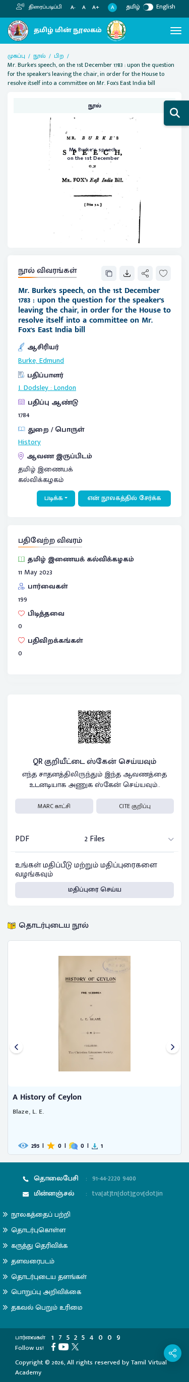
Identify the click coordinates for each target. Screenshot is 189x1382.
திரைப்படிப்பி (44, 7)
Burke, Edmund (41, 361)
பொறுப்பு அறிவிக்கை (46, 1292)
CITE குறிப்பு (135, 806)
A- (73, 8)
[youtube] (65, 1346)
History (29, 442)
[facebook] (54, 1346)
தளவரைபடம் (32, 1261)
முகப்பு (16, 55)
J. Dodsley (33, 388)
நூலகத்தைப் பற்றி (41, 1214)
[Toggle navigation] (175, 30)
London (65, 388)
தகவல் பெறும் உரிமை (47, 1307)
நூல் (39, 55)
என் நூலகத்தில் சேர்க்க (124, 498)
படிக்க (53, 498)
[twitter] (77, 1346)
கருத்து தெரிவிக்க (39, 1245)
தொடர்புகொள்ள (38, 1230)
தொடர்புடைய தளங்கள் (49, 1276)
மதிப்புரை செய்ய (94, 889)
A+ (95, 8)
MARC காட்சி (54, 806)
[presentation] (16, 1047)
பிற (59, 55)
